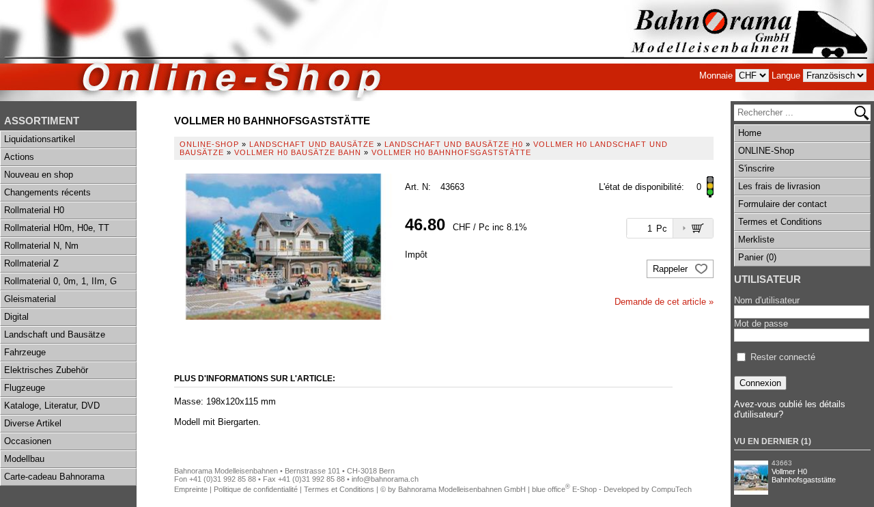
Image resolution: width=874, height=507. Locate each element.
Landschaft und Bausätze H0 (453, 144)
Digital (16, 317)
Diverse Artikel (32, 423)
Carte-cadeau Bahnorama (54, 476)
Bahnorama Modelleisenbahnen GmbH (462, 489)
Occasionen (27, 441)
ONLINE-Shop (766, 151)
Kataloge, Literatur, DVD (52, 405)
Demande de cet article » (664, 302)
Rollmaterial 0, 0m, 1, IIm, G (60, 281)
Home (749, 133)
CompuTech (671, 489)
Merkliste (756, 239)
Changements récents (47, 192)
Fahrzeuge (25, 352)
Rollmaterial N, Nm (41, 246)
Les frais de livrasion (779, 186)
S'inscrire (756, 168)
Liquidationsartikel (39, 139)
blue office (551, 489)
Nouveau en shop (38, 174)
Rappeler (671, 269)
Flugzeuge (24, 388)
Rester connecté (782, 357)
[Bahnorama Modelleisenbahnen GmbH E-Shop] (749, 50)
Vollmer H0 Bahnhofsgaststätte (804, 475)
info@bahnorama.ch (385, 479)
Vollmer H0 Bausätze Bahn (297, 152)
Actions (19, 157)
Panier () (757, 257)
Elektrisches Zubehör (46, 370)
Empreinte (191, 489)
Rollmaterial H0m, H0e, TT (56, 228)
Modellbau (24, 459)
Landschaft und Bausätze (54, 334)
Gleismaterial (30, 299)
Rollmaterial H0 (34, 210)
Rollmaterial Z (31, 263)
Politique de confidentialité (256, 489)
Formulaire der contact (782, 204)
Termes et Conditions (780, 222)
